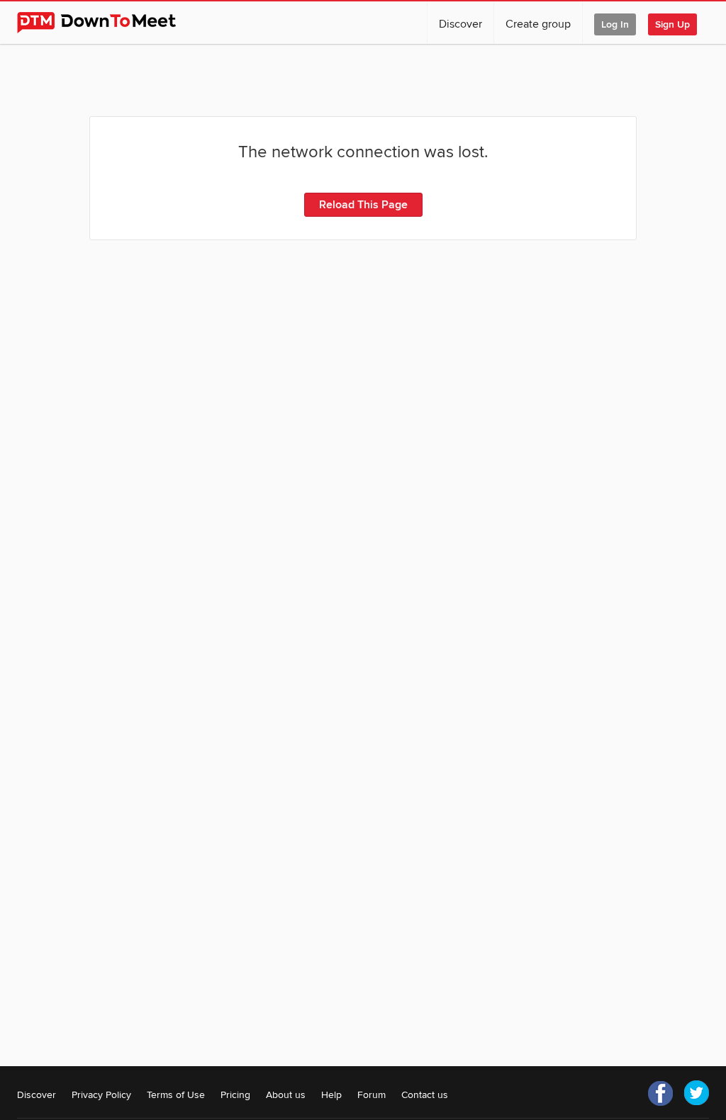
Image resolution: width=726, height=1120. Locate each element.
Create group (538, 24)
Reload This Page (363, 205)
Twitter (696, 1093)
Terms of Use (176, 1095)
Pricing (235, 1095)
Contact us (424, 1095)
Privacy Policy (101, 1095)
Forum (371, 1095)
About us (286, 1095)
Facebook (661, 1093)
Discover (460, 24)
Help (331, 1095)
